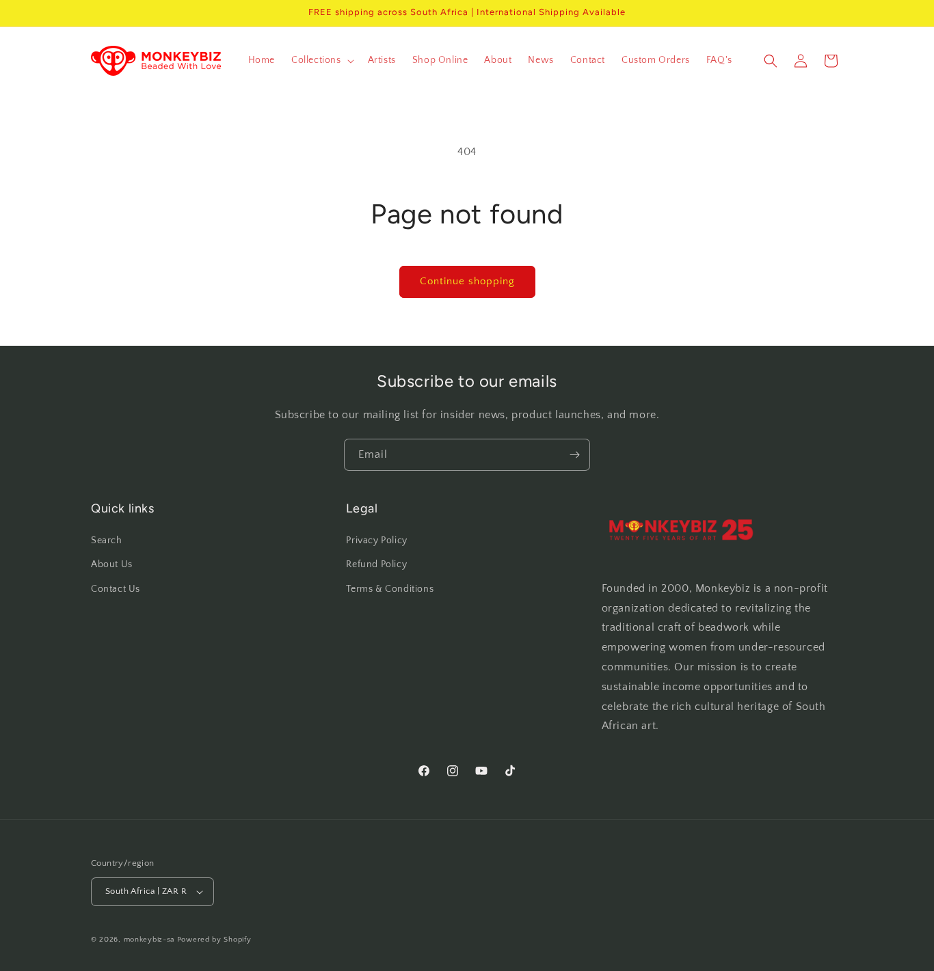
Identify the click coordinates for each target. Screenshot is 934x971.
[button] (321, 60)
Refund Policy (376, 564)
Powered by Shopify (214, 939)
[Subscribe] (574, 455)
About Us (112, 564)
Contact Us (115, 589)
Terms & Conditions (389, 589)
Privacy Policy (376, 540)
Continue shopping (467, 281)
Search (106, 540)
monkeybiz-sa (149, 939)
